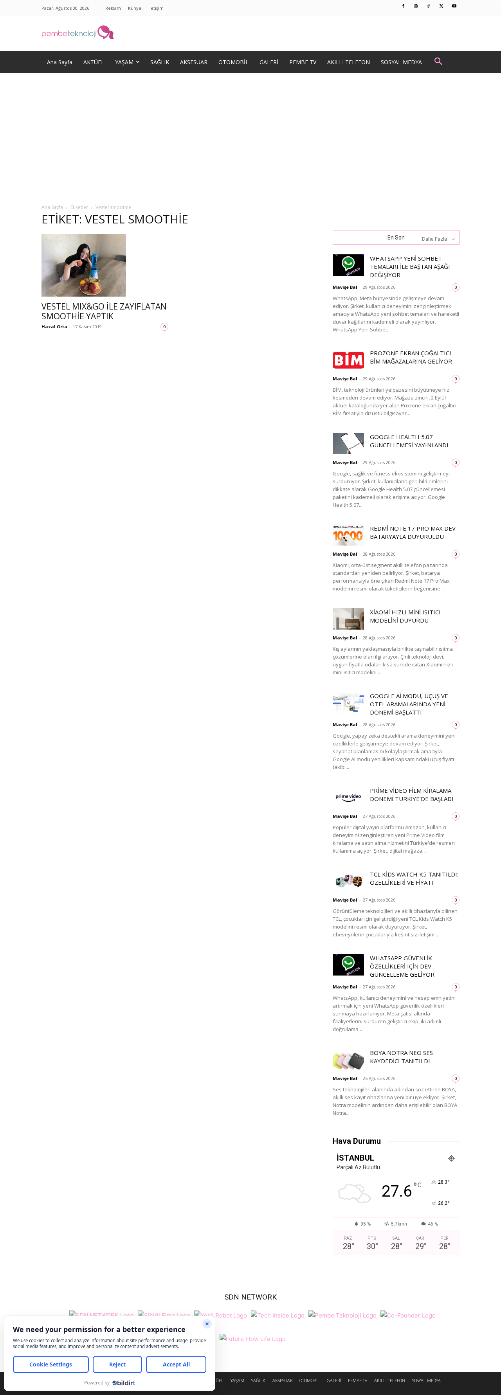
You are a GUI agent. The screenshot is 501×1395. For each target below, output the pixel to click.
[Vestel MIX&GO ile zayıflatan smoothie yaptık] (104, 265)
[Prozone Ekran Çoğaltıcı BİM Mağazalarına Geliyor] (348, 360)
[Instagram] (416, 6)
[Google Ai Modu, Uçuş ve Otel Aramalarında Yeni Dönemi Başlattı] (348, 702)
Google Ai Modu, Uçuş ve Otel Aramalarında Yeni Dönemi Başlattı (409, 704)
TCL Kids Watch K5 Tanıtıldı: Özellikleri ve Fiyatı (414, 878)
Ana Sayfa (52, 207)
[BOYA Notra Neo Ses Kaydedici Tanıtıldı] (348, 1059)
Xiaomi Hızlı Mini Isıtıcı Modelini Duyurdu (405, 616)
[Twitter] (441, 6)
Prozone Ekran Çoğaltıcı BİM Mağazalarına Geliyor (411, 357)
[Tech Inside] (278, 1314)
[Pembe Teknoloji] (342, 1314)
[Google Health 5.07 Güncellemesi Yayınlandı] (348, 443)
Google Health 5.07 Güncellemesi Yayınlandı (409, 441)
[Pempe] (250, 33)
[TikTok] (429, 6)
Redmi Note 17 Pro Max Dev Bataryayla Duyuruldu (413, 532)
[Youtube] (454, 6)
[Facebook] (403, 6)
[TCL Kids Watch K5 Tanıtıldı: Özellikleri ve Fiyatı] (348, 881)
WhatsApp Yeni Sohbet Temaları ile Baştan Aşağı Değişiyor (410, 266)
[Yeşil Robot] (220, 1314)
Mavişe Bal (345, 287)
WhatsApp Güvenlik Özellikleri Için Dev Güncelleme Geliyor (402, 966)
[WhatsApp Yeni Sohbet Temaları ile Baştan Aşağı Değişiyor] (348, 265)
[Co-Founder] (408, 1314)
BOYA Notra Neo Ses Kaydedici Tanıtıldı (401, 1057)
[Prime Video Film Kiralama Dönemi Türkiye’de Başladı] (348, 797)
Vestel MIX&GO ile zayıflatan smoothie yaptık (104, 311)
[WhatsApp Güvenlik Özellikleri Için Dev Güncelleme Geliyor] (348, 965)
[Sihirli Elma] (164, 1314)
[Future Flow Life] (253, 1337)
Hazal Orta (54, 326)
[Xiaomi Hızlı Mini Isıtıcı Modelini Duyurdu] (348, 619)
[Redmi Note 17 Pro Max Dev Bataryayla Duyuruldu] (348, 535)
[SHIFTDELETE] (101, 1314)
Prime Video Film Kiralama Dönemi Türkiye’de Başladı (412, 795)
